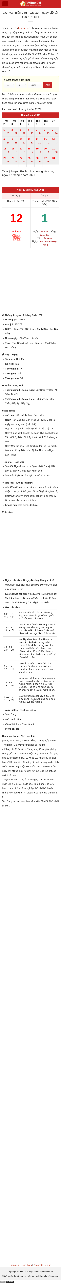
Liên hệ (47, 1265)
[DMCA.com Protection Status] (7, 1281)
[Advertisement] (30, 281)
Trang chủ (15, 1265)
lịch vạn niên (24, 28)
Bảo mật (37, 1265)
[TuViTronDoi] (30, 4)
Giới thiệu (27, 1265)
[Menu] (5, 3)
